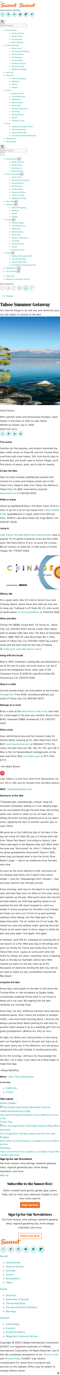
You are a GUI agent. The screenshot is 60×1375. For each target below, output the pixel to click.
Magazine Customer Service (18, 279)
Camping (15, 111)
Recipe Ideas (17, 36)
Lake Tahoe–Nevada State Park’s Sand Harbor (26, 534)
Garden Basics (18, 54)
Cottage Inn (6, 694)
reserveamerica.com (18, 744)
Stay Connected (6, 284)
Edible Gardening (19, 69)
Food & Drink (11, 30)
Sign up (4, 1175)
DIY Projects (17, 57)
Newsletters (11, 138)
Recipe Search (18, 33)
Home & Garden (12, 45)
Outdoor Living (18, 66)
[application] (30, 572)
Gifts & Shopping (19, 78)
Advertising (12, 1324)
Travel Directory (18, 96)
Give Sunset (11, 141)
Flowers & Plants (19, 63)
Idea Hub (9, 72)
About (3, 1288)
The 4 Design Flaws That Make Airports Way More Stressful (27, 1133)
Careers (10, 1328)
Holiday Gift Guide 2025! (22, 126)
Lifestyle (9, 75)
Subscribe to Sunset (17, 1299)
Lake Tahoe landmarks (21, 1076)
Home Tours (17, 48)
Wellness (15, 81)
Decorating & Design (20, 51)
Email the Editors (15, 1332)
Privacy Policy (12, 1358)
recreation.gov (31, 756)
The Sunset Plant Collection (21, 1307)
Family (14, 84)
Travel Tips (6, 1121)
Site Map (11, 1311)
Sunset (4, 1256)
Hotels (14, 117)
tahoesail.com (8, 493)
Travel (8, 90)
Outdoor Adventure (20, 108)
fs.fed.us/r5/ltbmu (28, 612)
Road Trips (16, 105)
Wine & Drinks (17, 42)
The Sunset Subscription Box (24, 135)
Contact (4, 1317)
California (11, 1088)
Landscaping (17, 60)
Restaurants (17, 39)
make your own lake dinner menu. (22, 649)
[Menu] (1, 2)
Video (9, 1282)
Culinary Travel (18, 120)
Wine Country (17, 102)
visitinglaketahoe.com (19, 789)
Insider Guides (18, 93)
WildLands (16, 99)
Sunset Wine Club (19, 132)
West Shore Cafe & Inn (34, 711)
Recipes (4, 1137)
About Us (11, 1295)
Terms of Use (51, 1354)
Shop (8, 123)
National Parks (18, 114)
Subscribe (10, 276)
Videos (15, 87)
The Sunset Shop (19, 129)
